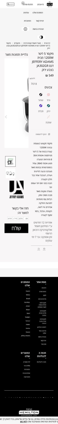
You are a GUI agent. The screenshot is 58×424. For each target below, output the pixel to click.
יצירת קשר (43, 341)
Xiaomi (28, 291)
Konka (28, 328)
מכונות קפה (27, 377)
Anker (28, 306)
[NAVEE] (26, 397)
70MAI (28, 325)
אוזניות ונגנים (26, 373)
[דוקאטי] (18, 397)
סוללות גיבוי (27, 366)
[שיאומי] (53, 397)
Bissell (28, 299)
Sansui (28, 321)
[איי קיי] (33, 397)
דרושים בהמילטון (41, 327)
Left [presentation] (6, 117)
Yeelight (27, 317)
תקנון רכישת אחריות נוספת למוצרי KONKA (42, 305)
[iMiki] (16, 397)
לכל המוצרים (26, 362)
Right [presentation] (27, 117)
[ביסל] (46, 397)
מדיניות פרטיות (42, 299)
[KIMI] (13, 397)
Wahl (28, 313)
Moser (28, 310)
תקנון (44, 295)
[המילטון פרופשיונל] (19, 397)
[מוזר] (29, 397)
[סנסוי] (41, 397)
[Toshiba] (11, 397)
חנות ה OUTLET (41, 362)
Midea (28, 295)
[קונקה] (31, 397)
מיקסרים (17, 43)
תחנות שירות (42, 291)
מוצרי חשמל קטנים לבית (32, 43)
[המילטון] (43, 397)
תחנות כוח (27, 369)
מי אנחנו (40, 4)
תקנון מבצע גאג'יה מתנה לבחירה (42, 321)
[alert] (29, 420)
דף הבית (47, 43)
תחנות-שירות (28, 4)
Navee (28, 332)
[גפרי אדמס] (24, 397)
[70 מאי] (38, 397)
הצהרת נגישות (42, 337)
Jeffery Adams (25, 336)
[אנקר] (50, 397)
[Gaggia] (5, 397)
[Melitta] (9, 397)
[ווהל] (22, 397)
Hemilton (27, 302)
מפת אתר (43, 344)
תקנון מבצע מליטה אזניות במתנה (42, 313)
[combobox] (10, 4)
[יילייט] (35, 397)
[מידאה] (48, 397)
